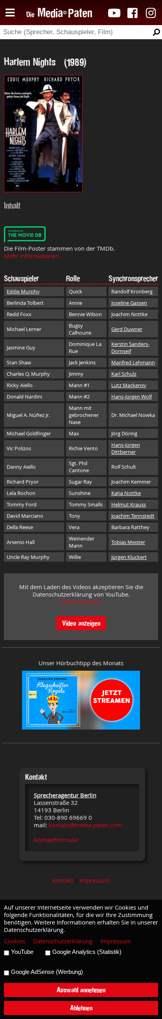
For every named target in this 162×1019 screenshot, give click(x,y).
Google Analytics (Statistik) (87, 952)
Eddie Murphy (23, 291)
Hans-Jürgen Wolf (131, 396)
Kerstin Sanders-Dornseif (130, 347)
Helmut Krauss (128, 504)
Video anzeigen (81, 623)
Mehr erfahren (81, 602)
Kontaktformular (56, 840)
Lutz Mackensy (128, 385)
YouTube (22, 952)
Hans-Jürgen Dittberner (125, 448)
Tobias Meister (128, 542)
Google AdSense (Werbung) (47, 972)
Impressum (94, 880)
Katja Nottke (126, 493)
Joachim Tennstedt (133, 515)
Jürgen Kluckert (129, 556)
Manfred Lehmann (133, 362)
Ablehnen (81, 1008)
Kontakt (62, 880)
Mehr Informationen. (32, 256)
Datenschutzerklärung (62, 941)
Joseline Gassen (129, 302)
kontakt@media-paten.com (85, 825)
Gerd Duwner (126, 329)
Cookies (14, 941)
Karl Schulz (123, 373)
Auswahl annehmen (81, 990)
